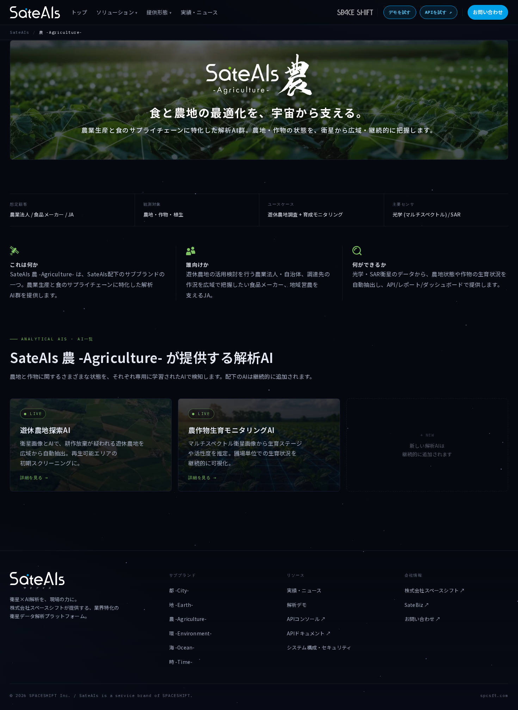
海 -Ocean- (182, 647)
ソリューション (116, 12)
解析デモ (297, 604)
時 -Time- (180, 661)
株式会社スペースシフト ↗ (435, 590)
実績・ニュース (199, 12)
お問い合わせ (488, 11)
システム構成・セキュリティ (319, 647)
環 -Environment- (190, 633)
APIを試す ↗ (438, 12)
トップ (79, 12)
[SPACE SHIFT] (356, 12)
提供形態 (159, 12)
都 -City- (179, 590)
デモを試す (400, 12)
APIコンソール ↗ (306, 618)
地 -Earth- (181, 604)
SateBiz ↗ (417, 604)
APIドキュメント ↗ (309, 633)
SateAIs (19, 32)
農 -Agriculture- (188, 618)
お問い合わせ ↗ (422, 618)
